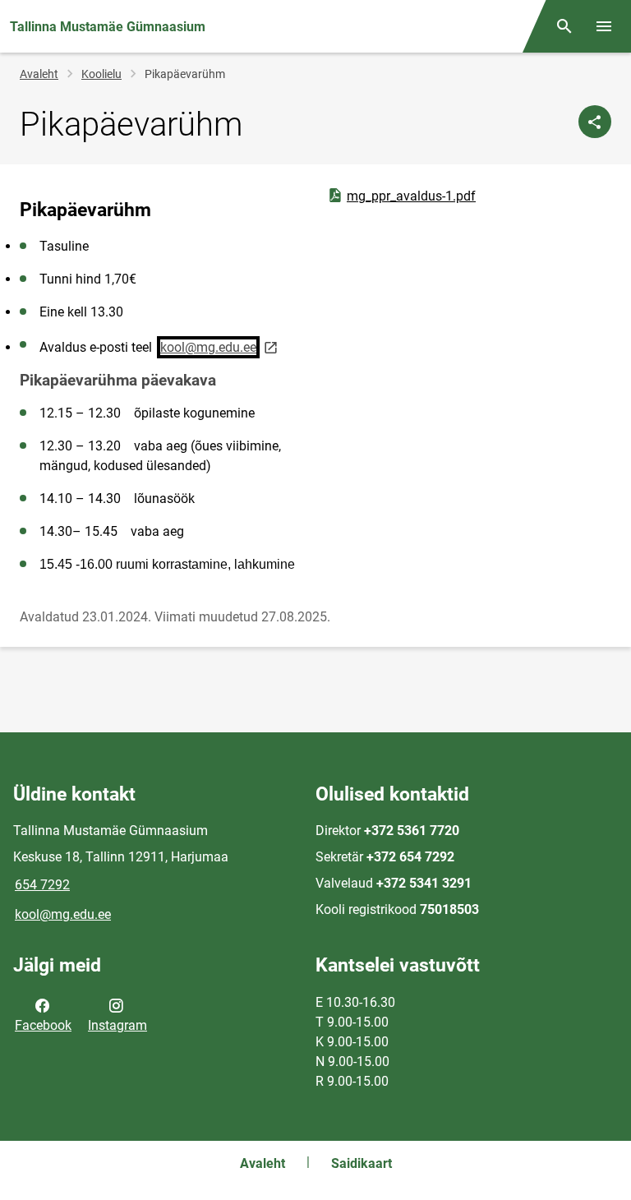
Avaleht (39, 74)
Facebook (43, 1025)
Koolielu (101, 74)
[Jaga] (594, 121)
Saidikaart (361, 1163)
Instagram (117, 1025)
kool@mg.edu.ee (63, 914)
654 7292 (42, 885)
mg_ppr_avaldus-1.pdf (401, 195)
